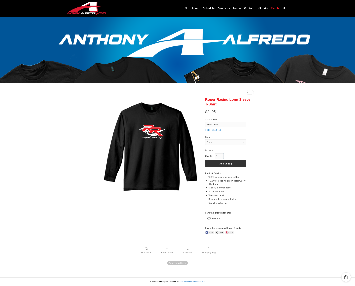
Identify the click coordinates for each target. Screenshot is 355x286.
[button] (214, 218)
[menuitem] (248, 92)
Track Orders (167, 252)
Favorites (187, 252)
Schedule (209, 8)
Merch (275, 8)
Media (237, 8)
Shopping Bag (209, 252)
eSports (263, 8)
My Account (146, 252)
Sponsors (224, 8)
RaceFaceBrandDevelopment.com (192, 282)
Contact (249, 8)
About (196, 8)
